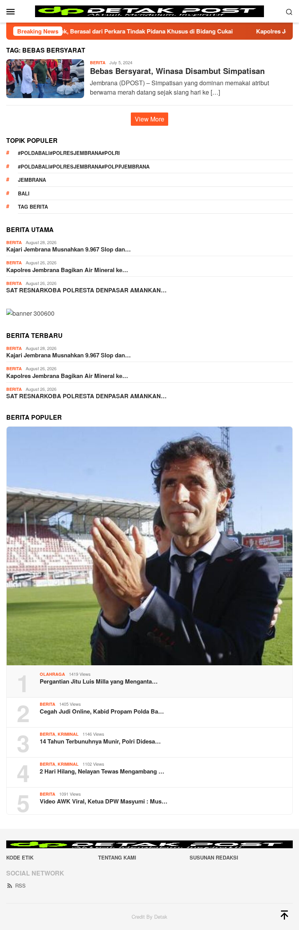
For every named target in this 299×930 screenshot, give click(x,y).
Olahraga (52, 674)
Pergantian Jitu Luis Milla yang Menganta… (99, 681)
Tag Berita (33, 206)
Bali (24, 193)
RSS (20, 885)
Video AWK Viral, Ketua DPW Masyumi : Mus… (103, 801)
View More (149, 118)
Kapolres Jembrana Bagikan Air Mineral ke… (67, 269)
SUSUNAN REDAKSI (214, 857)
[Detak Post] (149, 10)
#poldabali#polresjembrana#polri (69, 152)
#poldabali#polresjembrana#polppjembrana (84, 166)
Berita (98, 62)
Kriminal (68, 734)
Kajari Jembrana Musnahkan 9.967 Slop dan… (68, 249)
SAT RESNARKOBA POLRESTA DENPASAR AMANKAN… (86, 290)
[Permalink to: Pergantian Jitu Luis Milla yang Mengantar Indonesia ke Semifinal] (149, 546)
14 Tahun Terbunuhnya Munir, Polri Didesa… (100, 741)
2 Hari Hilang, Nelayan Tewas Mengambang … (102, 771)
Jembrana (32, 179)
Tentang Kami (117, 857)
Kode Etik (19, 857)
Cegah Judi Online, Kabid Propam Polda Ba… (102, 711)
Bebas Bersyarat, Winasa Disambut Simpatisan (177, 70)
